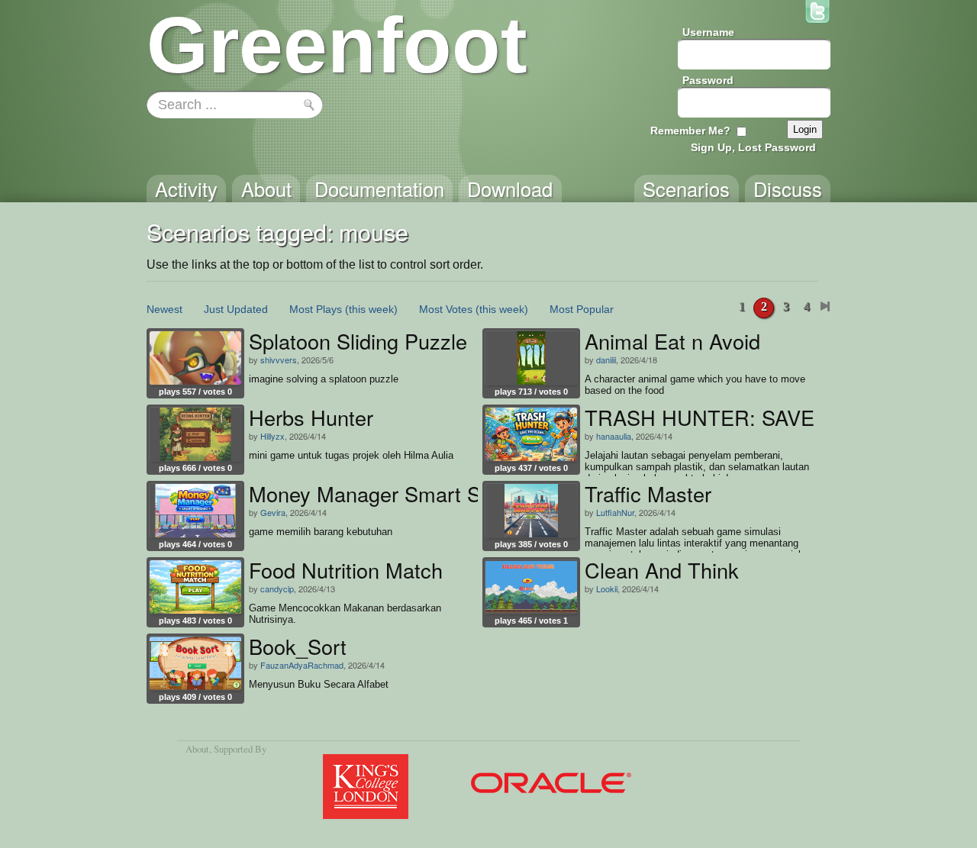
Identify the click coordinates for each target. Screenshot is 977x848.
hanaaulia (613, 436)
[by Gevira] (195, 510)
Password (708, 80)
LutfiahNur (615, 512)
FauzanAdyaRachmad (301, 665)
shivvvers (278, 359)
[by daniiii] (531, 357)
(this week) (371, 309)
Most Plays (315, 309)
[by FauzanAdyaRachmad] (195, 663)
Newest (164, 309)
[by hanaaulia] (531, 434)
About (197, 749)
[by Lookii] (531, 586)
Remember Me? (690, 130)
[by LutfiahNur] (531, 510)
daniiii (606, 359)
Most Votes (445, 309)
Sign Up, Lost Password (753, 147)
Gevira (272, 512)
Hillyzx (272, 436)
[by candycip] (195, 586)
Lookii (606, 588)
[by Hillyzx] (195, 434)
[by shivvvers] (195, 357)
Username (708, 32)
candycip (277, 588)
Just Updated (236, 309)
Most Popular (582, 309)
